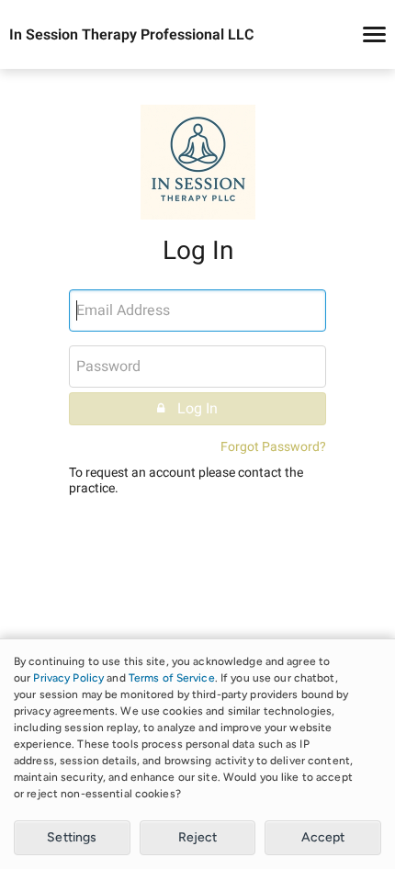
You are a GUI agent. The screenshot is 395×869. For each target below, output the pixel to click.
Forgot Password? (273, 447)
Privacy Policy (68, 678)
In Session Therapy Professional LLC (131, 35)
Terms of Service (172, 678)
